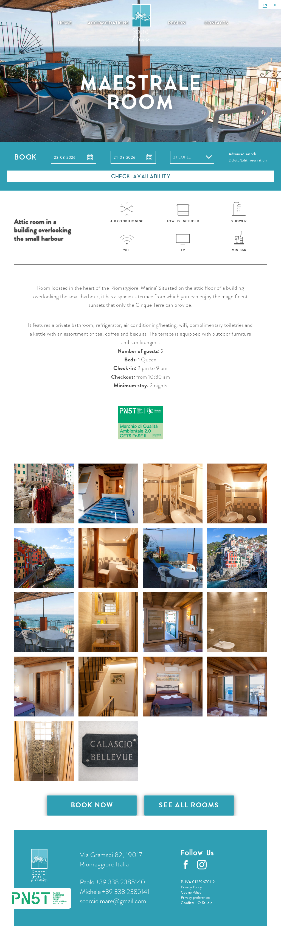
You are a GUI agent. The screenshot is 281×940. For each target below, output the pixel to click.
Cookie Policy (191, 892)
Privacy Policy (191, 887)
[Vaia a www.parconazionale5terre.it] (140, 423)
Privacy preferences (195, 897)
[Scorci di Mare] (39, 865)
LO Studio (204, 902)
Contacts (216, 23)
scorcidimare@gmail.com (113, 901)
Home (65, 23)
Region (177, 23)
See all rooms (189, 805)
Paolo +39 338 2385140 (112, 882)
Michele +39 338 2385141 (114, 891)
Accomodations (105, 23)
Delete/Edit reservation (248, 160)
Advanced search (242, 154)
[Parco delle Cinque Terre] (39, 898)
